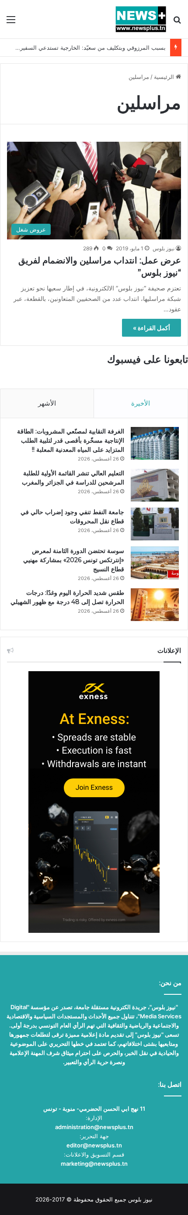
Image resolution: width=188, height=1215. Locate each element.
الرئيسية (165, 76)
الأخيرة (140, 403)
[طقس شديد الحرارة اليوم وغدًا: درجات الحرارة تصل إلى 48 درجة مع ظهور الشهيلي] (155, 604)
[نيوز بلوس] (140, 19)
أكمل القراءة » (151, 327)
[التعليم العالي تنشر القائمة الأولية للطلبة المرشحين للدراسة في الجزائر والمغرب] (155, 485)
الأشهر (47, 403)
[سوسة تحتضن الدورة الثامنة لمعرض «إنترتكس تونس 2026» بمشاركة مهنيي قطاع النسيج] (155, 562)
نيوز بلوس (163, 248)
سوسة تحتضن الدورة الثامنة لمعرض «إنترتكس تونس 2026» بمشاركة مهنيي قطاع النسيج (73, 560)
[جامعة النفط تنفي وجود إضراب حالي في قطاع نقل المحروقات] (155, 524)
